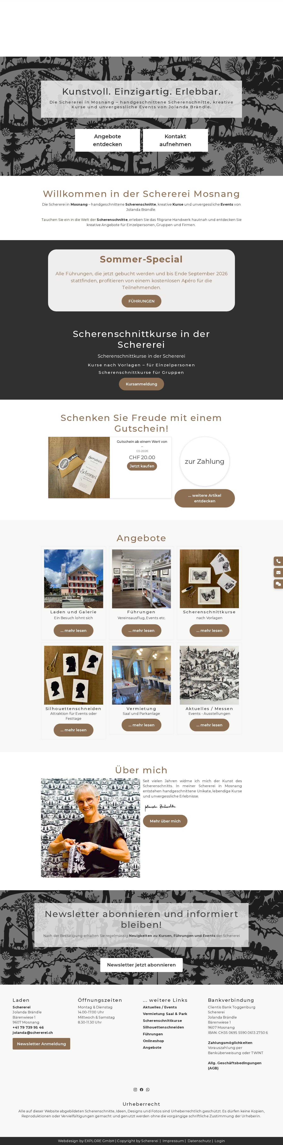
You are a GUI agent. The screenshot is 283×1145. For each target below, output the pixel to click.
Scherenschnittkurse (162, 1021)
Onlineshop (153, 1041)
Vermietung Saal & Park (165, 1014)
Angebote (152, 1047)
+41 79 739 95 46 (28, 1027)
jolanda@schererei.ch (33, 1033)
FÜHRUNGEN (141, 301)
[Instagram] (135, 1089)
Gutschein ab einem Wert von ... (142, 444)
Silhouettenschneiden (163, 1027)
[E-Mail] (278, 572)
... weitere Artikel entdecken (204, 498)
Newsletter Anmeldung (41, 1043)
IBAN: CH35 (218, 1033)
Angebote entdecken (107, 140)
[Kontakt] (278, 584)
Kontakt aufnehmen (175, 140)
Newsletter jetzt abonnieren (141, 965)
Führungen (153, 1034)
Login (220, 1141)
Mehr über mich (165, 821)
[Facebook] (141, 1089)
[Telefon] (278, 561)
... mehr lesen (73, 630)
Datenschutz (199, 1141)
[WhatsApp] (147, 1089)
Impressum (173, 1141)
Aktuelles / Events (160, 1007)
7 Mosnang (225, 1027)
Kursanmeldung (141, 384)
